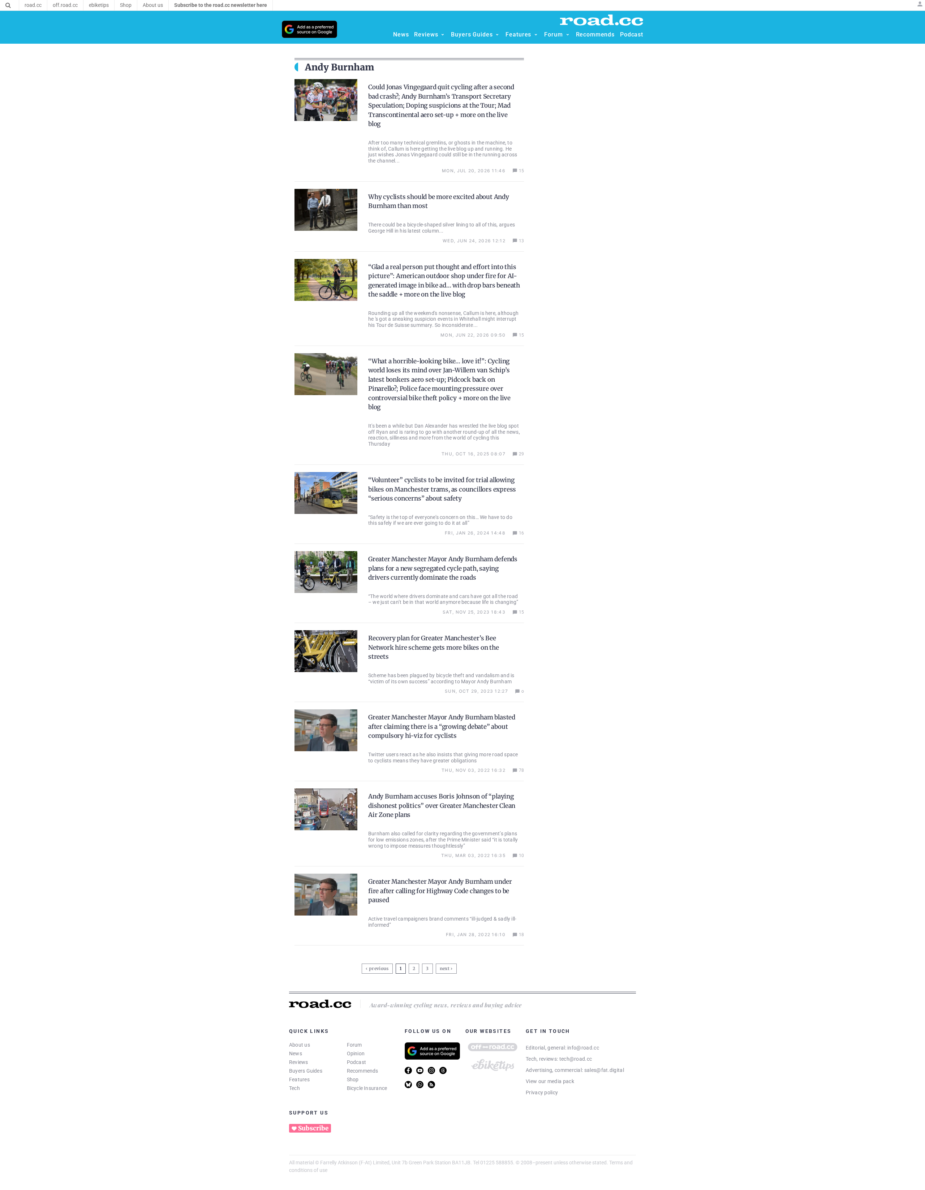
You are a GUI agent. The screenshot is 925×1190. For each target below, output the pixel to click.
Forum (354, 1045)
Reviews (298, 1062)
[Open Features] (536, 34)
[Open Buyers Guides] (497, 34)
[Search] (8, 5)
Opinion (356, 1053)
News (295, 1053)
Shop (353, 1079)
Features (299, 1079)
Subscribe (313, 1128)
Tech (294, 1088)
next (444, 968)
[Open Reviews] (443, 34)
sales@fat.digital (604, 1070)
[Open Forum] (568, 34)
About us (299, 1045)
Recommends (362, 1071)
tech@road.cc (575, 1059)
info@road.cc (583, 1048)
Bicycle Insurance (367, 1088)
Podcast (356, 1062)
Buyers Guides (305, 1071)
